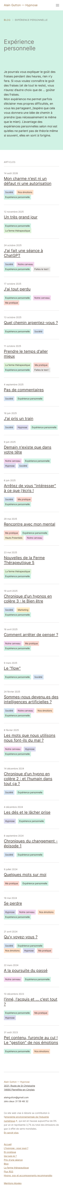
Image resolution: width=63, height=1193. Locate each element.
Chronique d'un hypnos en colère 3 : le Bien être (28, 598)
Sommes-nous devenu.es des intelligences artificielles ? (31, 699)
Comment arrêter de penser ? (31, 634)
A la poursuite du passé (25, 970)
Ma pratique (11, 302)
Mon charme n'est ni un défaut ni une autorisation (27, 181)
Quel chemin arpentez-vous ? (31, 322)
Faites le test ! (41, 269)
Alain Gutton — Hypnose (20, 5)
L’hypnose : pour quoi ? (16, 1148)
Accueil (7, 1144)
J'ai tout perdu (17, 289)
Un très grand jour (20, 217)
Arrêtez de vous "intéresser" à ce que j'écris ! (30, 488)
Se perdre (13, 903)
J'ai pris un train (18, 418)
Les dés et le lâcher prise (27, 812)
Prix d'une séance (13, 1159)
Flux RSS (8, 1171)
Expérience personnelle (17, 197)
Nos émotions (25, 192)
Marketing (23, 609)
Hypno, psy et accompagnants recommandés (28, 1175)
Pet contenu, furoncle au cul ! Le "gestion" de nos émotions (31, 1040)
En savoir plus (11, 1132)
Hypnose (22, 427)
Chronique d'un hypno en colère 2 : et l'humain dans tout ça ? (28, 778)
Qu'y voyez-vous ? (20, 937)
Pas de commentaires (24, 389)
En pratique (10, 1152)
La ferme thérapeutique (17, 230)
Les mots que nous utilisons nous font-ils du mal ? (29, 738)
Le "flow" (12, 668)
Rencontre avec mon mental (29, 524)
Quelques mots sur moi (25, 874)
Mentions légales (12, 1183)
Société (9, 192)
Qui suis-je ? (10, 1156)
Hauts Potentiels (13, 537)
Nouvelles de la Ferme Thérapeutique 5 (24, 560)
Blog (6, 1163)
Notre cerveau (25, 264)
